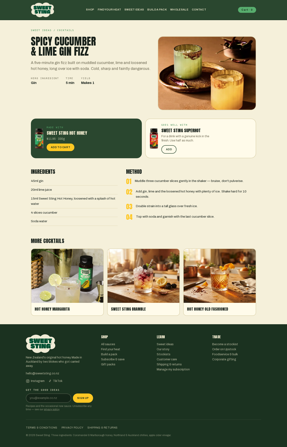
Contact (199, 9)
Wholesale (179, 9)
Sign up (83, 398)
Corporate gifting (224, 359)
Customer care (167, 359)
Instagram (38, 381)
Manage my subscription (173, 369)
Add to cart (60, 147)
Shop (90, 9)
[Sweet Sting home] (42, 10)
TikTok (57, 381)
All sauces (108, 344)
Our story (163, 349)
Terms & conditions (41, 427)
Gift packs (108, 364)
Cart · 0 (247, 9)
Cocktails (65, 30)
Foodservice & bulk (225, 354)
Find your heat (109, 9)
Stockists (163, 354)
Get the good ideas (43, 390)
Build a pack (157, 9)
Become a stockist (225, 344)
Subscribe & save (113, 359)
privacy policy (51, 409)
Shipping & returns (169, 364)
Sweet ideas (134, 9)
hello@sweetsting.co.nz (42, 373)
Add (169, 149)
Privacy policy (72, 427)
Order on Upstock (224, 349)
